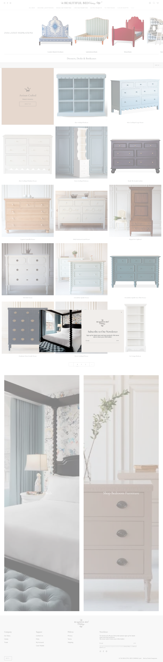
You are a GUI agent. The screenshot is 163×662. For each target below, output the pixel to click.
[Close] (121, 312)
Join (117, 340)
